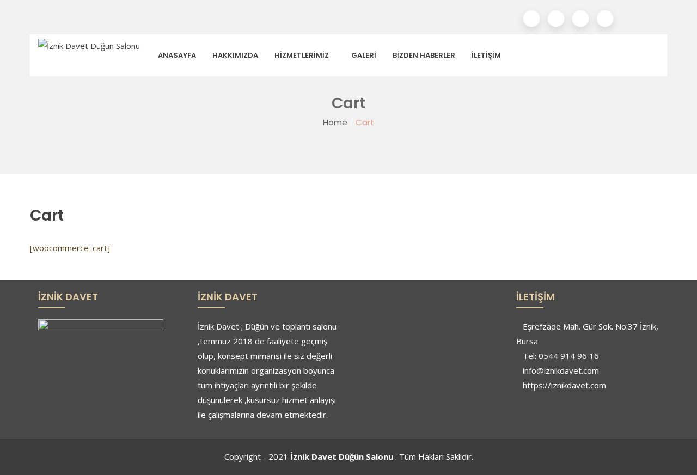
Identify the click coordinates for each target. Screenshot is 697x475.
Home (335, 122)
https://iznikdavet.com (564, 385)
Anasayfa (177, 55)
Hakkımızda (235, 55)
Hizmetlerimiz (301, 55)
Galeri (363, 55)
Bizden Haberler (424, 55)
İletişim (486, 55)
